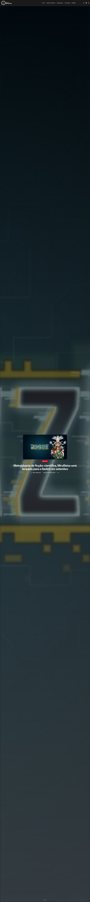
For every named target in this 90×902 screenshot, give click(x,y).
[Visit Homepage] (10, 2)
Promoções (67, 3)
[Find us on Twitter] (83, 3)
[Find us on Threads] (88, 3)
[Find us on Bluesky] (86, 3)
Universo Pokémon (50, 3)
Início (43, 3)
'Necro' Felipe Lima (37, 472)
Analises (74, 3)
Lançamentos (60, 3)
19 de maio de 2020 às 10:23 (49, 472)
